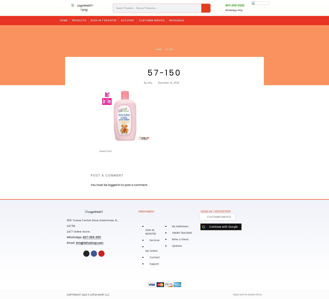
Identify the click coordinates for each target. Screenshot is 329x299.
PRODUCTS (79, 20)
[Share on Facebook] (115, 151)
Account (128, 20)
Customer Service (152, 20)
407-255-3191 (235, 5)
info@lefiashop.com (89, 243)
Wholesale (176, 20)
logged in (114, 185)
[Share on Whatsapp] (132, 151)
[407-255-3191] (219, 7)
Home (64, 20)
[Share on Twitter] (121, 151)
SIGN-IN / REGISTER (103, 20)
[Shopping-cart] (253, 20)
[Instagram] (260, 20)
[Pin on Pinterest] (126, 151)
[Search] (205, 8)
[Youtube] (101, 254)
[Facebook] (267, 20)
